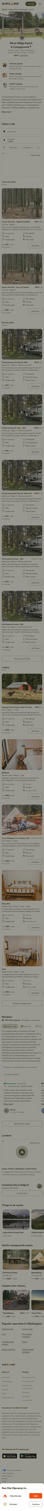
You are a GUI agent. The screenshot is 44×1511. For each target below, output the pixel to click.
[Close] (22, 755)
